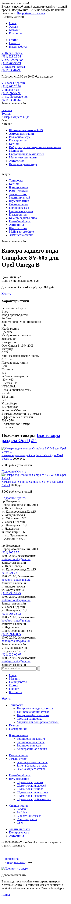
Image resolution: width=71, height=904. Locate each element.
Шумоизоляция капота (31, 795)
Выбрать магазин (13, 16)
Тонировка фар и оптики (33, 715)
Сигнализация (18, 204)
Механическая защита (23, 157)
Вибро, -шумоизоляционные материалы (35, 147)
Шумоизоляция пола (30, 789)
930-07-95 (11, 70)
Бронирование (18, 187)
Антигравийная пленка (32, 748)
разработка (12, 858)
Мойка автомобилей (22, 231)
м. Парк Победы (12, 53)
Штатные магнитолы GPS (26, 130)
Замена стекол (18, 194)
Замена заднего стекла (31, 769)
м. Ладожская (10, 89)
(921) (11, 552)
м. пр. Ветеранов (12, 59)
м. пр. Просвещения (14, 96)
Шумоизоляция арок (30, 782)
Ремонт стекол (18, 190)
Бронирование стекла (30, 742)
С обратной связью (29, 815)
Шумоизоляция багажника (34, 799)
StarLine (22, 812)
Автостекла (16, 160)
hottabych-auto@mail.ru (16, 559)
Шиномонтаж (18, 228)
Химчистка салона (21, 235)
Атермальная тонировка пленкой (38, 722)
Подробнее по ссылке (31, 13)
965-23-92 (11, 86)
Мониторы (16, 150)
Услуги (6, 698)
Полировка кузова (21, 211)
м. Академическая (13, 66)
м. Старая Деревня (13, 83)
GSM (20, 822)
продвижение (16, 862)
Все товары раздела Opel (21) (31, 438)
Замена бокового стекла (32, 765)
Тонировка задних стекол (33, 711)
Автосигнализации (21, 133)
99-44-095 (11, 93)
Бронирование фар (29, 745)
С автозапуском (27, 819)
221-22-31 (11, 56)
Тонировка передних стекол (35, 708)
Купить (6, 293)
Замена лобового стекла (32, 762)
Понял (6, 894)
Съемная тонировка (29, 718)
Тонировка (16, 180)
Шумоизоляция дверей (31, 785)
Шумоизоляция (19, 201)
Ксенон (14, 143)
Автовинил (16, 224)
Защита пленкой (19, 197)
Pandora (22, 809)
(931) (11, 572)
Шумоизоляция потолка (32, 792)
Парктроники (18, 140)
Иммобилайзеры (19, 137)
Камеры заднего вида (23, 164)
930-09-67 (11, 100)
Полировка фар (19, 207)
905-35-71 (11, 63)
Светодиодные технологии (26, 154)
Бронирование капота (31, 738)
